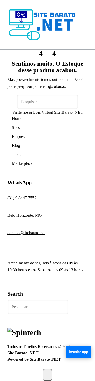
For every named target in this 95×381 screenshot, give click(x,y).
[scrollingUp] (47, 375)
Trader (17, 154)
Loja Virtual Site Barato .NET (58, 112)
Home (17, 118)
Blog (16, 145)
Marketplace (22, 163)
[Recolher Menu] (82, 25)
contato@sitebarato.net (26, 232)
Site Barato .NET (45, 359)
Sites (16, 127)
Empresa (19, 136)
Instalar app (78, 352)
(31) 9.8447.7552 (21, 198)
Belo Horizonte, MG (24, 215)
